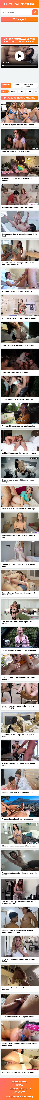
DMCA (19, 1085)
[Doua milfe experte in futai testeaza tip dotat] (20, 112)
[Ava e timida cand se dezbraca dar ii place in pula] (20, 523)
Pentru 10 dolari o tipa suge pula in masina (18, 345)
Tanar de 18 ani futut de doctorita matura (17, 792)
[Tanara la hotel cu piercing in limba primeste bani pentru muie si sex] (20, 250)
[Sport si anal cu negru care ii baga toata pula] (20, 305)
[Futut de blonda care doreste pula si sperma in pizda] (20, 551)
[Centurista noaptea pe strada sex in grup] (20, 386)
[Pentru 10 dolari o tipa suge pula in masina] (20, 332)
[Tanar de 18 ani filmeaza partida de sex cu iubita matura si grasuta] (20, 917)
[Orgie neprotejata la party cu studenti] (20, 359)
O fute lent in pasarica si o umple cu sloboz (18, 1017)
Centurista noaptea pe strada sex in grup (17, 399)
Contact (19, 1092)
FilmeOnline (19, 4)
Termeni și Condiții (19, 1088)
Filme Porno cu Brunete (29, 85)
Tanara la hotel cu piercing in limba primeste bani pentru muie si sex (18, 264)
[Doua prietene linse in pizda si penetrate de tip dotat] (20, 221)
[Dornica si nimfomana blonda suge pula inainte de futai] (20, 946)
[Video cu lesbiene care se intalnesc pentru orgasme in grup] (20, 693)
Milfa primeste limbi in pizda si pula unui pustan (17, 622)
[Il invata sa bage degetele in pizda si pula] (20, 194)
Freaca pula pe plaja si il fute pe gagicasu (17, 819)
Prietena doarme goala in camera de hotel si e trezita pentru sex (19, 902)
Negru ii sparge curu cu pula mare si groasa (18, 1072)
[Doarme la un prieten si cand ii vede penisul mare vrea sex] (20, 580)
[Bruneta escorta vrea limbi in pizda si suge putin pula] (20, 467)
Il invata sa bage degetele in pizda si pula (17, 207)
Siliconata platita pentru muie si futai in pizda (19, 846)
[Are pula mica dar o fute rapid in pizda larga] (20, 496)
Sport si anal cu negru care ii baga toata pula (19, 318)
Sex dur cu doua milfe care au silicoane (16, 152)
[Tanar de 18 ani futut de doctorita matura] (20, 779)
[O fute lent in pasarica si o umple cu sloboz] (20, 1004)
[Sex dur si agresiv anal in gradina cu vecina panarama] (20, 664)
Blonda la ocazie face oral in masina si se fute (19, 650)
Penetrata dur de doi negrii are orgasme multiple (17, 179)
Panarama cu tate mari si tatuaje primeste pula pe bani (19, 874)
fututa (22, 91)
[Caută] (35, 12)
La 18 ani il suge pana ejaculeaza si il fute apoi (19, 453)
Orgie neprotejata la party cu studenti (16, 372)
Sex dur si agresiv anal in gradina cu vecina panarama (18, 678)
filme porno (19, 1081)
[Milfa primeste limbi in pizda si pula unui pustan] (20, 609)
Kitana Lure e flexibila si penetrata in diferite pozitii (18, 764)
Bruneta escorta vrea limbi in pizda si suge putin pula (18, 481)
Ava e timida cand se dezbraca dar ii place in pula (18, 536)
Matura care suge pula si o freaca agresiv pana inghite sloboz (19, 1044)
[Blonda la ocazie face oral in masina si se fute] (20, 637)
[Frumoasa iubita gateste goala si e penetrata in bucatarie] (20, 975)
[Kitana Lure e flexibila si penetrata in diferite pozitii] (20, 750)
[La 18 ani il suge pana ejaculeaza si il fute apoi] (20, 440)
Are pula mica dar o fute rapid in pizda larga (18, 509)
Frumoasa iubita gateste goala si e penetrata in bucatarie (19, 989)
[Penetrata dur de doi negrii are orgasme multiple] (20, 166)
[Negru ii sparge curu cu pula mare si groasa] (20, 1059)
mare (29, 91)
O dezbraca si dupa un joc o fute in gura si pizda (18, 735)
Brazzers (17, 84)
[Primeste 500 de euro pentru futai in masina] (20, 413)
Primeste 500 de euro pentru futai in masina (18, 426)
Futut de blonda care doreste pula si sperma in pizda (19, 565)
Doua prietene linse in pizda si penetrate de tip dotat (19, 235)
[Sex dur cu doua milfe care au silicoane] (20, 139)
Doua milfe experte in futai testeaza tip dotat (18, 125)
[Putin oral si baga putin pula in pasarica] (20, 279)
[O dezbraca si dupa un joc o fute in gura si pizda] (20, 722)
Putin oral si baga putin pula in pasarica (17, 291)
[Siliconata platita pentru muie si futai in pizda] (20, 833)
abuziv (13, 91)
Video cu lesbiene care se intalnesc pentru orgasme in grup (18, 707)
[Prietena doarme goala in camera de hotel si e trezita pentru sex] (20, 889)
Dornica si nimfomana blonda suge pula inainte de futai (19, 960)
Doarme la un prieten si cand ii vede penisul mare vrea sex (18, 594)
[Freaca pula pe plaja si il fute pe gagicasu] (20, 806)
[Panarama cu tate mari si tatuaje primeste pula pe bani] (20, 860)
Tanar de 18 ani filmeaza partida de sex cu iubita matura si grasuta (17, 931)
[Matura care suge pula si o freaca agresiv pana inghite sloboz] (20, 1031)
